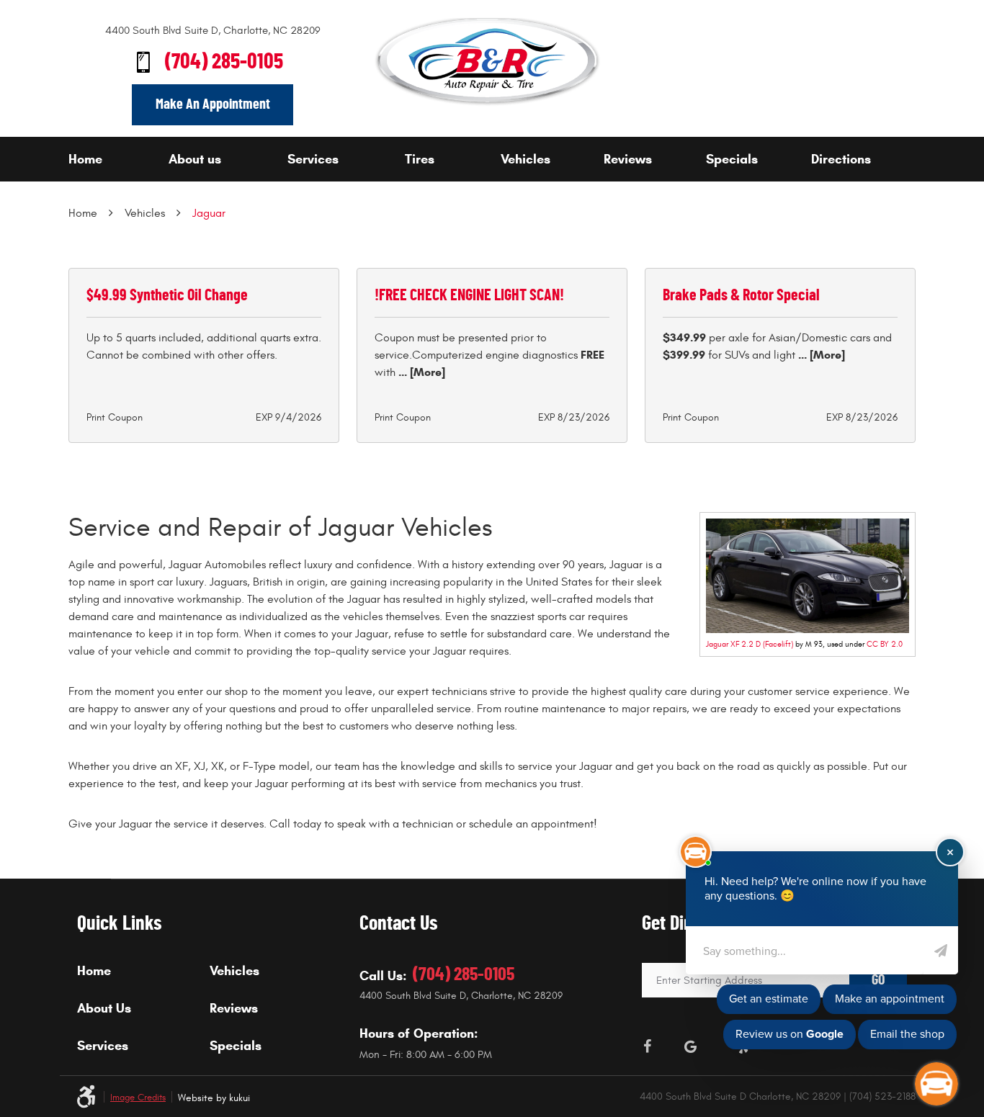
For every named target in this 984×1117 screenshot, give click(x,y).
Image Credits (138, 1098)
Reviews (628, 159)
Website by (214, 1098)
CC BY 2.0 (885, 644)
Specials (732, 159)
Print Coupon (114, 417)
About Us (104, 1008)
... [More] (420, 372)
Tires (419, 159)
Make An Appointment (213, 104)
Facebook (647, 1046)
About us (195, 159)
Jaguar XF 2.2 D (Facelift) (749, 644)
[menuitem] (114, 159)
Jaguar (208, 213)
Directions (841, 159)
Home (85, 159)
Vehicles (525, 159)
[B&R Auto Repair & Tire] (487, 62)
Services (313, 159)
